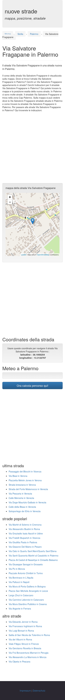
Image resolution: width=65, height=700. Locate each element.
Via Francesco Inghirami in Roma (25, 626)
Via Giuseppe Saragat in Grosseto (26, 564)
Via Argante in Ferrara (20, 608)
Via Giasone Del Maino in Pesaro (25, 546)
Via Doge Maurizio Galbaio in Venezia (27, 502)
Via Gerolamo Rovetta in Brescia (25, 648)
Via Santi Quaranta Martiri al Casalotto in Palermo (33, 555)
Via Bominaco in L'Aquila (21, 577)
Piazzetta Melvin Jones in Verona (25, 480)
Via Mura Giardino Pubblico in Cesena (28, 604)
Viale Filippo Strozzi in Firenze (24, 643)
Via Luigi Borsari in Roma (21, 630)
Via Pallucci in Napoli (19, 582)
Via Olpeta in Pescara (19, 661)
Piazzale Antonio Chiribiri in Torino (26, 573)
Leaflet (23, 254)
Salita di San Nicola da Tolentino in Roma (29, 635)
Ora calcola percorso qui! (32, 385)
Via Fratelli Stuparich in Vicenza (24, 537)
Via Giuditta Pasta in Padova (23, 542)
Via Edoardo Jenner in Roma (23, 621)
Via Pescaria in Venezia (20, 493)
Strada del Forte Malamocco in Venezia (28, 489)
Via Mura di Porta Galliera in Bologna (27, 586)
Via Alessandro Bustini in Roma (24, 529)
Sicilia (20, 33)
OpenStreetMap (43, 254)
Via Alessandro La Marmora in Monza (27, 657)
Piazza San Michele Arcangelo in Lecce (28, 590)
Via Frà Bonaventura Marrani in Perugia (28, 652)
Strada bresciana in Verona (22, 484)
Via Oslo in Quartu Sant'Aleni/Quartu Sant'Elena (32, 551)
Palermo (34, 33)
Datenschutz (39, 690)
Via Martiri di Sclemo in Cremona (25, 524)
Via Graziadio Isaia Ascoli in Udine (26, 533)
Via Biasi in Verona (18, 475)
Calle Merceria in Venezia (21, 498)
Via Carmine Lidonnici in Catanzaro (26, 599)
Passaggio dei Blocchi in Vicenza (25, 471)
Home (8, 33)
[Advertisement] (32, 147)
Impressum (25, 690)
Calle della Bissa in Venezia (22, 506)
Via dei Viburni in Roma (20, 639)
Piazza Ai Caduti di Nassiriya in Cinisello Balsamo (33, 560)
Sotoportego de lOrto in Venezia (25, 511)
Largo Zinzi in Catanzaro (21, 595)
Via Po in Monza (17, 568)
